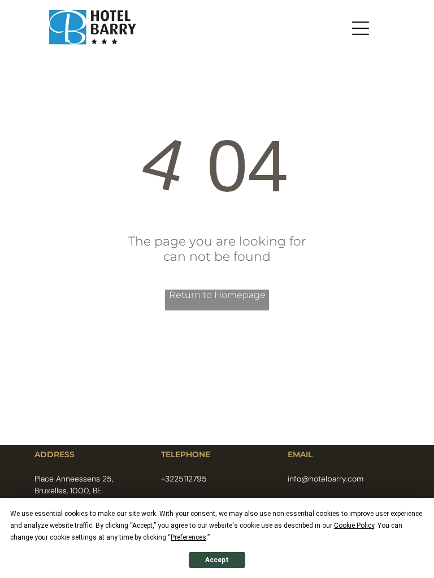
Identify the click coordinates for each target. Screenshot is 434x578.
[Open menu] (360, 28)
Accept (217, 560)
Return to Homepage (217, 295)
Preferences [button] (188, 537)
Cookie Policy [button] (354, 525)
